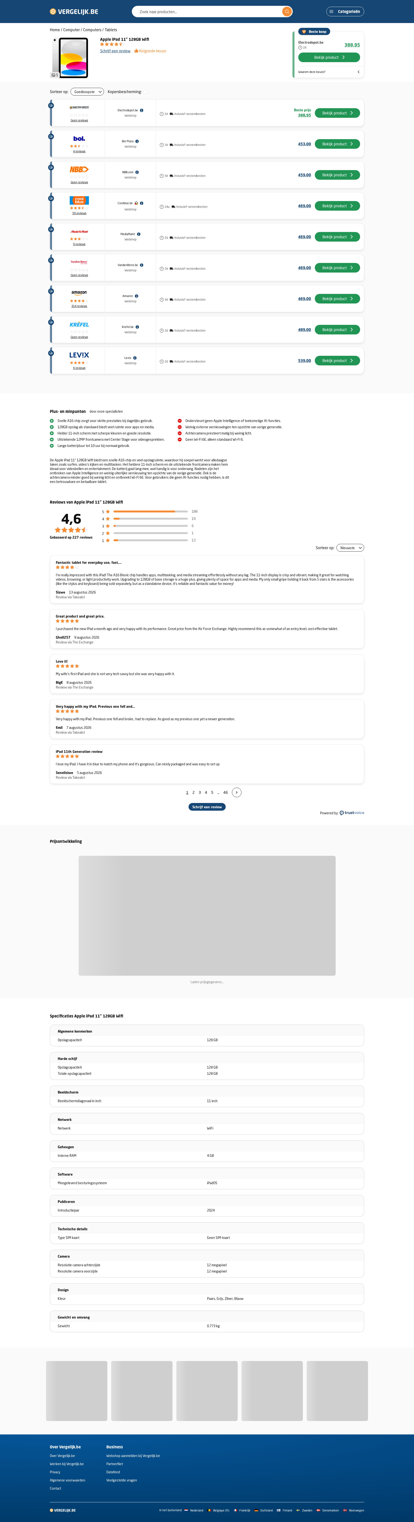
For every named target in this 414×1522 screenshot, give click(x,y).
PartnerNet (114, 1464)
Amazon (127, 296)
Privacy (55, 1472)
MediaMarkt (128, 234)
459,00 (304, 174)
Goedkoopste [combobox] (85, 92)
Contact (55, 1488)
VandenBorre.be (128, 265)
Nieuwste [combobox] (347, 548)
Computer (71, 29)
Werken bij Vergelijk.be (67, 1464)
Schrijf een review (115, 50)
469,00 (304, 205)
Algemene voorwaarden (67, 1480)
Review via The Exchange (74, 642)
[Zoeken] (287, 11)
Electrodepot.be (128, 110)
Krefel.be (128, 327)
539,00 (304, 360)
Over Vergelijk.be (62, 1456)
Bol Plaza (127, 141)
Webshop (130, 115)
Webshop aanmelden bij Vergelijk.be (133, 1456)
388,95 (352, 45)
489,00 (304, 329)
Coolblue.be (125, 203)
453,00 (304, 144)
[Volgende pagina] (237, 792)
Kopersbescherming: (125, 91)
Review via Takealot (70, 597)
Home (55, 29)
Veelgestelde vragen (121, 1480)
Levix (127, 358)
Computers (92, 29)
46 (225, 792)
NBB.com (127, 172)
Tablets (111, 29)
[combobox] (212, 11)
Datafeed (113, 1472)
